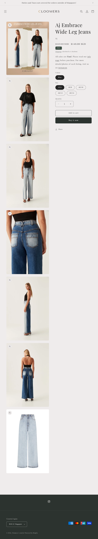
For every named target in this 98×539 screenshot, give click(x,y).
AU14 (71, 93)
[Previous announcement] (5, 3)
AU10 (81, 87)
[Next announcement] (93, 3)
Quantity (58, 99)
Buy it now (73, 120)
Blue (60, 77)
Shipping (58, 51)
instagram (62, 68)
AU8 (70, 87)
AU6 (60, 87)
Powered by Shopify (31, 533)
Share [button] (60, 129)
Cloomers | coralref (18, 533)
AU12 (60, 93)
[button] (5, 11)
